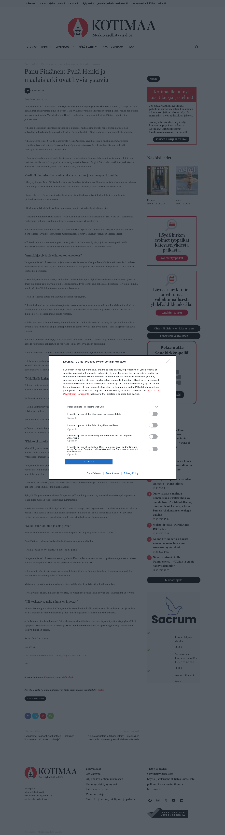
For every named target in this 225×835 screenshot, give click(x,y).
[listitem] (112, 406)
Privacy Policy (131, 473)
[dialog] (112, 417)
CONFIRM (89, 461)
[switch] (153, 414)
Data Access (112, 473)
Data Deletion (94, 473)
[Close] (169, 362)
